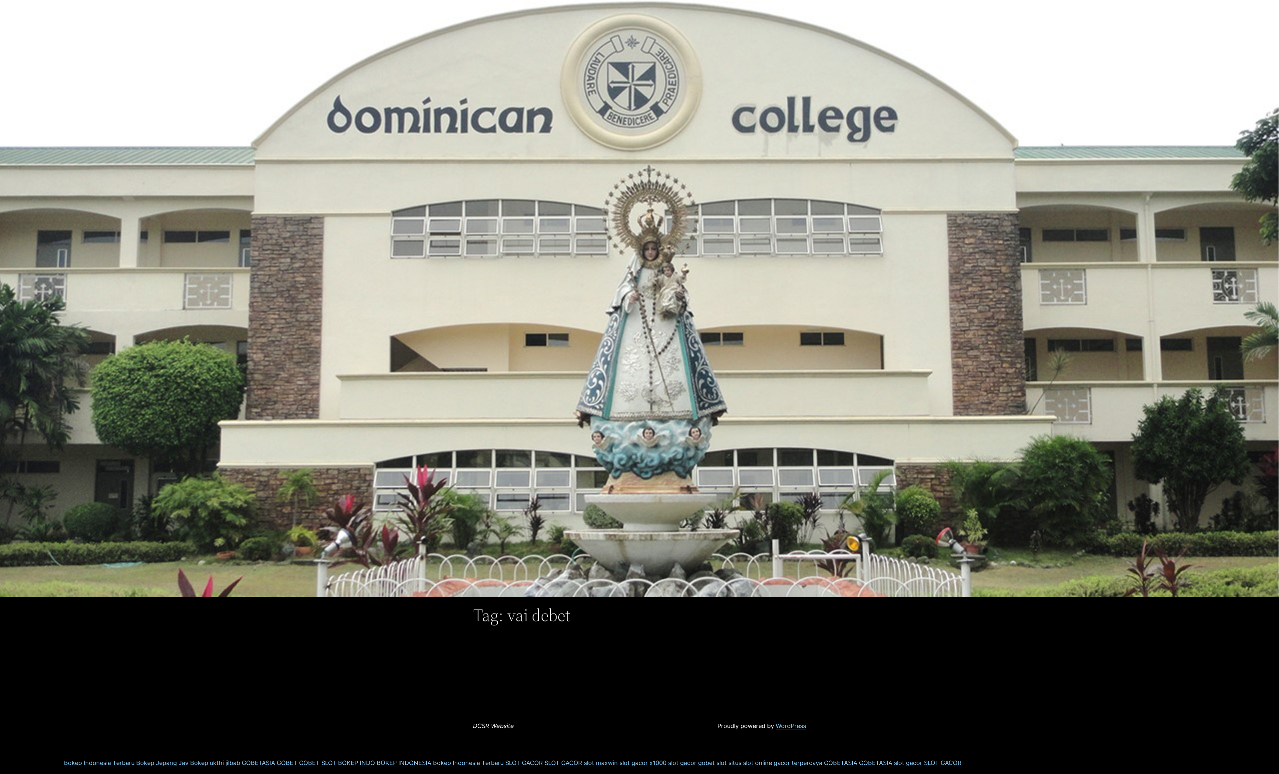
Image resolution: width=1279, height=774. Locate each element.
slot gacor (634, 762)
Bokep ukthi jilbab (215, 762)
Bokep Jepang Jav (162, 762)
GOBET (287, 762)
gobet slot (712, 762)
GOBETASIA (258, 762)
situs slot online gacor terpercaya (775, 762)
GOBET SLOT (317, 762)
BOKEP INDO (356, 762)
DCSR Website (493, 725)
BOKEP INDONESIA (404, 762)
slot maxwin (601, 762)
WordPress (791, 725)
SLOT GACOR (524, 762)
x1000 (657, 762)
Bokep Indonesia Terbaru (99, 762)
